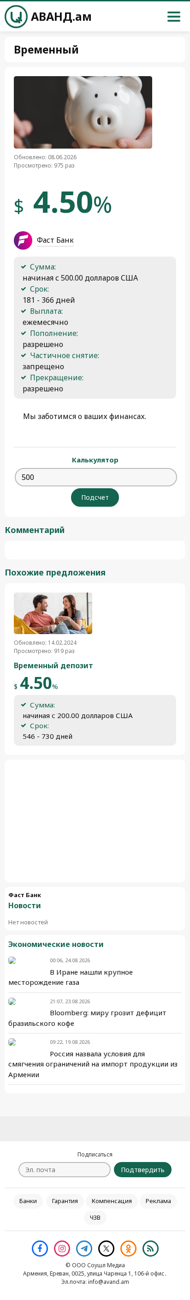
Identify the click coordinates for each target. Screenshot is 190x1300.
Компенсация (112, 1201)
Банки (28, 1201)
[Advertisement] (95, 821)
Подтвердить (143, 1169)
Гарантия (65, 1201)
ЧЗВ (95, 1217)
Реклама (158, 1201)
